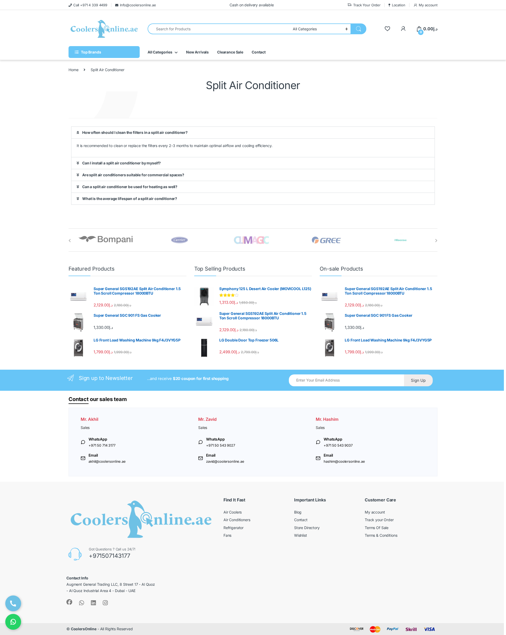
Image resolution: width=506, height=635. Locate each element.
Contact (259, 52)
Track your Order (379, 519)
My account (428, 5)
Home (73, 69)
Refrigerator (233, 527)
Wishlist (300, 535)
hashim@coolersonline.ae (344, 461)
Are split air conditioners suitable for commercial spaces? (133, 175)
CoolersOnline (83, 629)
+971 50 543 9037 (338, 445)
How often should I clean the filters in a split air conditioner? (135, 132)
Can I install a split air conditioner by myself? (121, 163)
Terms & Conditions (381, 535)
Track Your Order (367, 5)
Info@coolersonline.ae (138, 5)
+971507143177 (109, 555)
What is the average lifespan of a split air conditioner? (129, 198)
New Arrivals (197, 52)
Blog (297, 512)
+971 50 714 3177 (102, 445)
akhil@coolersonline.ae (107, 461)
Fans (227, 535)
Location (398, 5)
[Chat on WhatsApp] (13, 622)
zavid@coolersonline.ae (225, 461)
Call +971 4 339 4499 (90, 5)
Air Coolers (232, 512)
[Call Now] (13, 603)
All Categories (160, 52)
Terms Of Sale (376, 527)
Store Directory (307, 527)
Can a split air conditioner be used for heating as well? (129, 186)
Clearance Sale (230, 52)
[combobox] (219, 28)
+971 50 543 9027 (220, 445)
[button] (253, 132)
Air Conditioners (236, 519)
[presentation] (70, 240)
